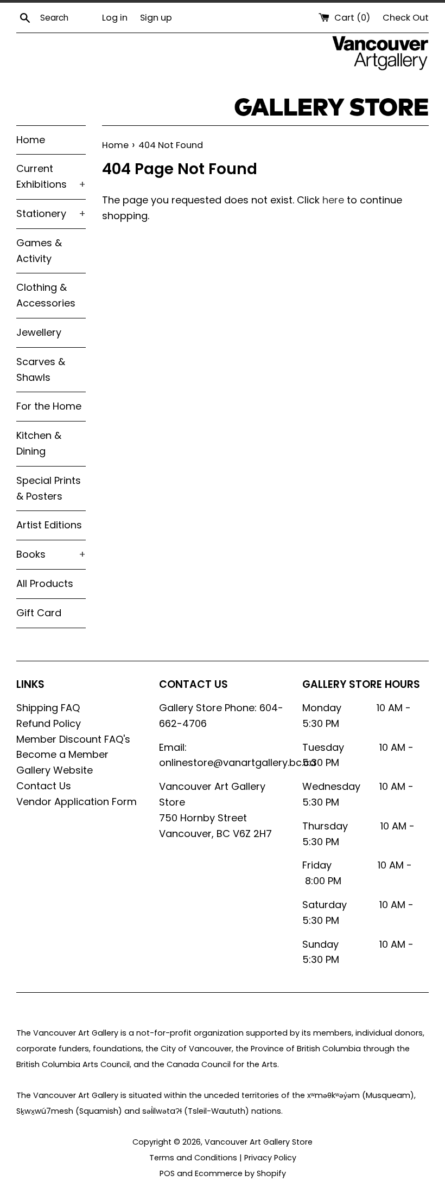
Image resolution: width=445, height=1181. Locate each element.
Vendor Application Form (76, 801)
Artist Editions (49, 525)
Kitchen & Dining (38, 443)
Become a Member (62, 754)
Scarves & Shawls (40, 369)
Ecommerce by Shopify (240, 1173)
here (333, 200)
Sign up (156, 17)
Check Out (406, 17)
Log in (115, 17)
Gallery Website (54, 770)
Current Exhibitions (51, 176)
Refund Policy (48, 723)
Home (30, 139)
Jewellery (38, 332)
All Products (44, 583)
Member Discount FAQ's (73, 739)
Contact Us (43, 786)
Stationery (51, 213)
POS (167, 1173)
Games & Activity (39, 250)
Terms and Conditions (193, 1157)
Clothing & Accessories (45, 295)
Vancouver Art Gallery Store (259, 1142)
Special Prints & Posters (48, 488)
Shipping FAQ (48, 707)
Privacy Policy (270, 1157)
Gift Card (38, 613)
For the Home (48, 406)
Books (51, 554)
